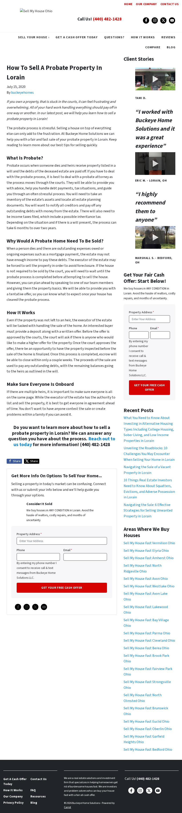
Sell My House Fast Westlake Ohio (149, 586)
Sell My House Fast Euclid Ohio (146, 721)
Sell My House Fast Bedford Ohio (148, 749)
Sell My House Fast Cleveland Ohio (149, 640)
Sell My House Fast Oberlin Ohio (148, 728)
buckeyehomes (22, 92)
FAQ (33, 790)
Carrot (67, 807)
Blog (171, 47)
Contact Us (169, 4)
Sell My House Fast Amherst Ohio (149, 558)
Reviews (168, 37)
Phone (21, 550)
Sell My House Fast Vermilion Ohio (149, 543)
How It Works (143, 37)
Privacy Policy (13, 803)
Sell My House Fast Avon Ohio (146, 578)
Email (67, 550)
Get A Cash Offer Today (76, 37)
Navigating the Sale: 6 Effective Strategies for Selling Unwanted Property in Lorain (148, 510)
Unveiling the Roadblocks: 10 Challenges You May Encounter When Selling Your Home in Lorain (149, 454)
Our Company (146, 4)
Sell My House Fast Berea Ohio (146, 648)
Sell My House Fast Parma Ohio (147, 633)
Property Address (29, 534)
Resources (38, 796)
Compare (152, 47)
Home (128, 4)
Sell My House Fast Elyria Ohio (146, 550)
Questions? (114, 37)
